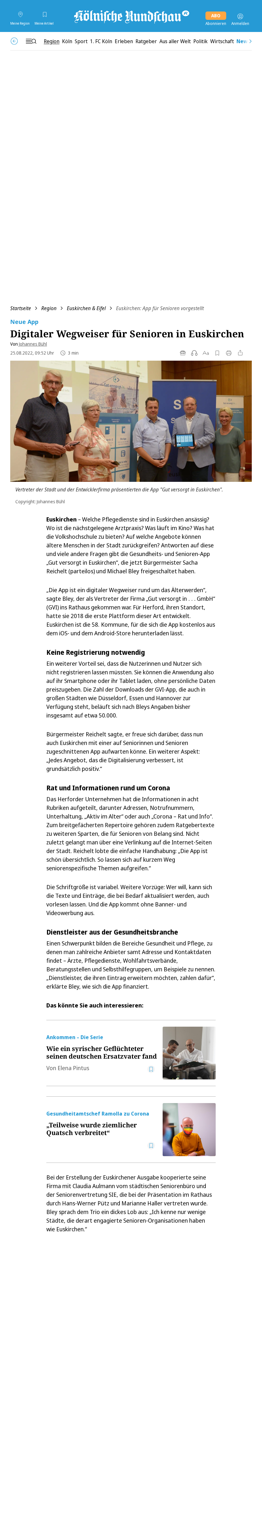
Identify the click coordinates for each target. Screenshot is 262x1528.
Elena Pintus (73, 1068)
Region (49, 308)
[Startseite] (131, 16)
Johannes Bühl (33, 344)
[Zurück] (14, 41)
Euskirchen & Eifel (86, 308)
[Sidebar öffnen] (31, 41)
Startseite (20, 308)
